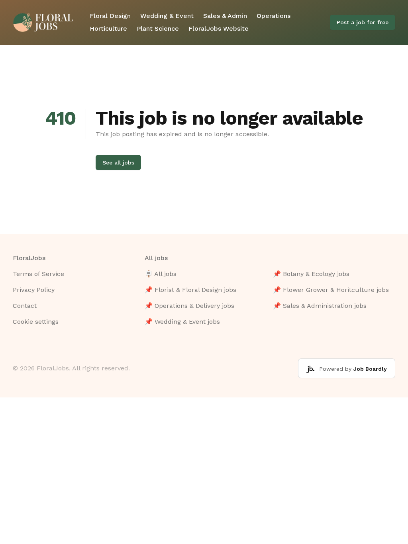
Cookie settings (36, 321)
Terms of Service (38, 274)
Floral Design (110, 16)
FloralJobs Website (218, 28)
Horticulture (108, 28)
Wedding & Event (167, 16)
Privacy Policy (34, 290)
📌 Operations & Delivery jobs (189, 305)
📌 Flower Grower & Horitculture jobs (331, 290)
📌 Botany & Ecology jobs (311, 274)
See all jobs (118, 162)
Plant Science (158, 28)
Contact (25, 305)
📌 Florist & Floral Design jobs (190, 290)
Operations (273, 16)
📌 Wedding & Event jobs (182, 321)
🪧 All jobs (161, 274)
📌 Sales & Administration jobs (320, 305)
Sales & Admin (225, 16)
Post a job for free (362, 22)
